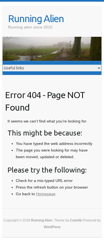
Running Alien (36, 18)
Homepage (45, 194)
